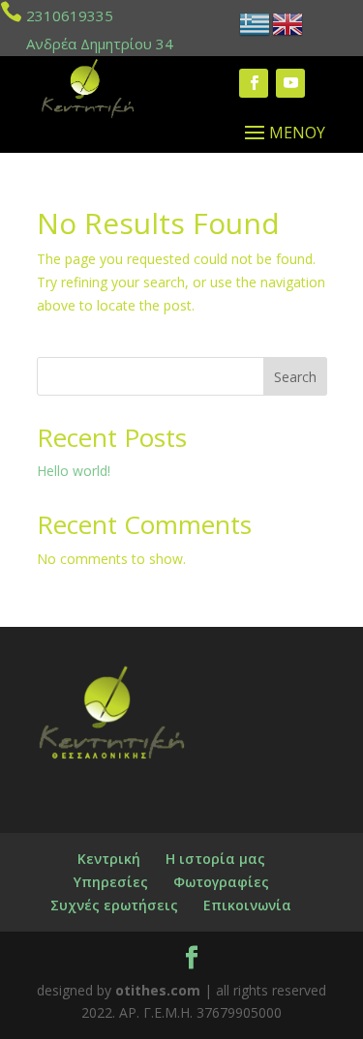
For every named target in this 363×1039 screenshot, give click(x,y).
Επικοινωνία (247, 905)
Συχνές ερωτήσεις (114, 905)
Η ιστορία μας (215, 858)
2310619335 (69, 15)
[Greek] (255, 23)
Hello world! (73, 470)
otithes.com (157, 990)
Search (295, 377)
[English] (288, 23)
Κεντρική (108, 858)
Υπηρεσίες (111, 882)
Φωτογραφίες (221, 882)
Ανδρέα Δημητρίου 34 (99, 43)
